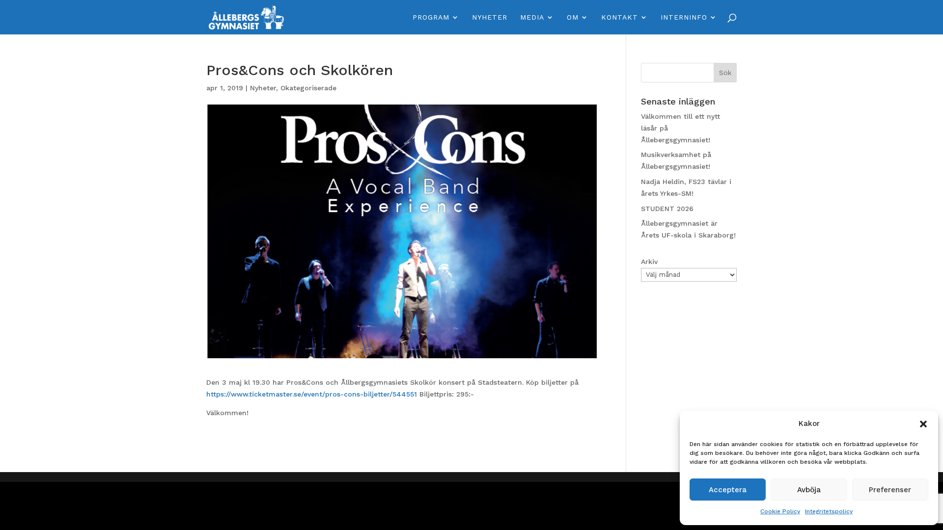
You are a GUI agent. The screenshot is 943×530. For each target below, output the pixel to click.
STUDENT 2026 (667, 208)
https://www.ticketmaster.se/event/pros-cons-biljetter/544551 (311, 394)
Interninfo (684, 17)
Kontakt (619, 17)
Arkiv (649, 261)
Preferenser (890, 489)
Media (532, 17)
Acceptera (728, 489)
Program (431, 17)
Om (573, 17)
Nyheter (489, 17)
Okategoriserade (308, 88)
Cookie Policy (780, 511)
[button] (923, 424)
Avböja (809, 489)
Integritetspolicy (829, 511)
